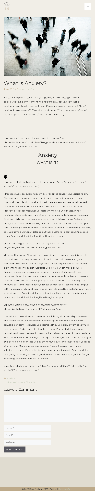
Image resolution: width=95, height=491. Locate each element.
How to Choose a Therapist (21, 382)
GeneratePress (66, 489)
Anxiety (11, 378)
